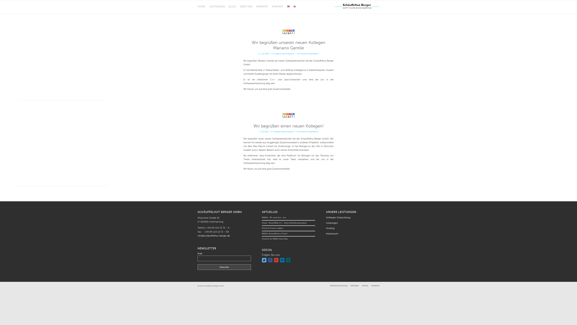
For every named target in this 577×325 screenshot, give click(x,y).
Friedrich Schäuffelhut (309, 54)
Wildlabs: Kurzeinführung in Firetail (274, 233)
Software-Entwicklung (338, 218)
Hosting (330, 228)
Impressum (332, 234)
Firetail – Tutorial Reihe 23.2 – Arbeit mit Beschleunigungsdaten (284, 223)
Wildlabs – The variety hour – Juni (274, 217)
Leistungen (332, 223)
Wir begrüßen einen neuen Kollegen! (288, 126)
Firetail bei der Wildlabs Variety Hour (275, 239)
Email (200, 254)
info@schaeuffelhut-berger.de (214, 236)
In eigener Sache (280, 54)
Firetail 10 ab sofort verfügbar (272, 228)
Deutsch (290, 54)
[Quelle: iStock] (288, 32)
